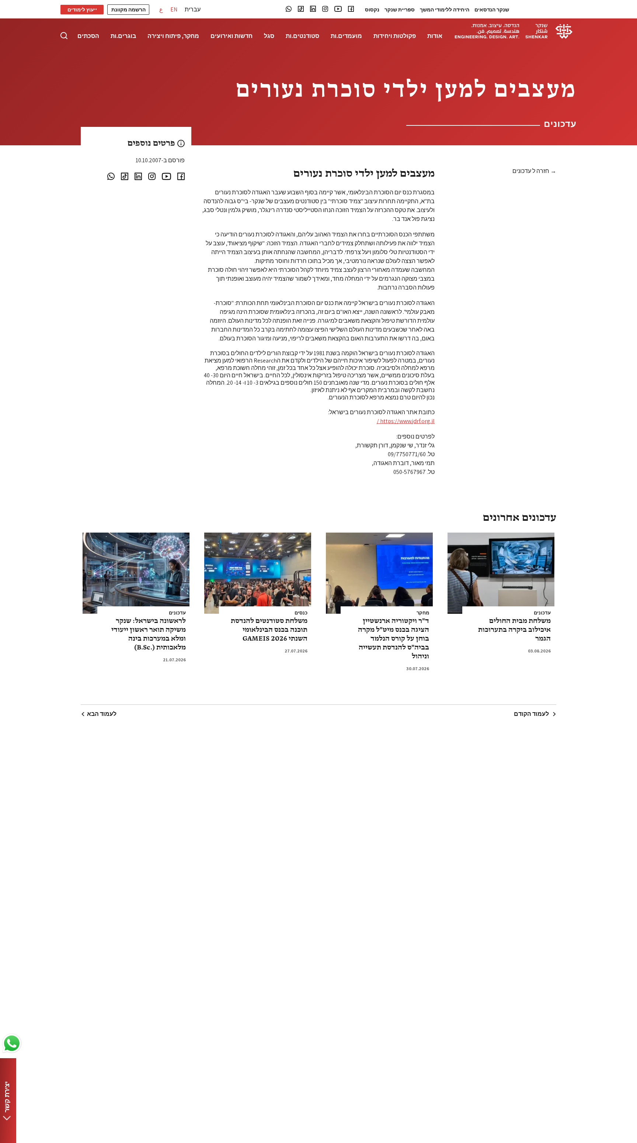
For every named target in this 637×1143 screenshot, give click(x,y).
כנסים (301, 613)
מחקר (423, 613)
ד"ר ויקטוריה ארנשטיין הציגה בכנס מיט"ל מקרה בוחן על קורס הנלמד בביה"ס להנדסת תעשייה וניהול (393, 639)
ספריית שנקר (399, 9)
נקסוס (372, 9)
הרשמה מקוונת (128, 9)
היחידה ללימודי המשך (444, 9)
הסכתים (88, 36)
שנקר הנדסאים (491, 9)
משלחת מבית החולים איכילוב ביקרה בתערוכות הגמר (514, 630)
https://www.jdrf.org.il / (406, 421)
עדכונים (542, 613)
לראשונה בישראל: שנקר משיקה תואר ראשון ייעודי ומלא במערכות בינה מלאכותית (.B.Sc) (148, 634)
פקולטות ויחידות (394, 36)
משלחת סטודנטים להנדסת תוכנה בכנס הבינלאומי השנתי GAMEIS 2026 (269, 630)
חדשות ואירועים (231, 36)
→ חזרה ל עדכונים (534, 171)
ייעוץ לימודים (82, 9)
